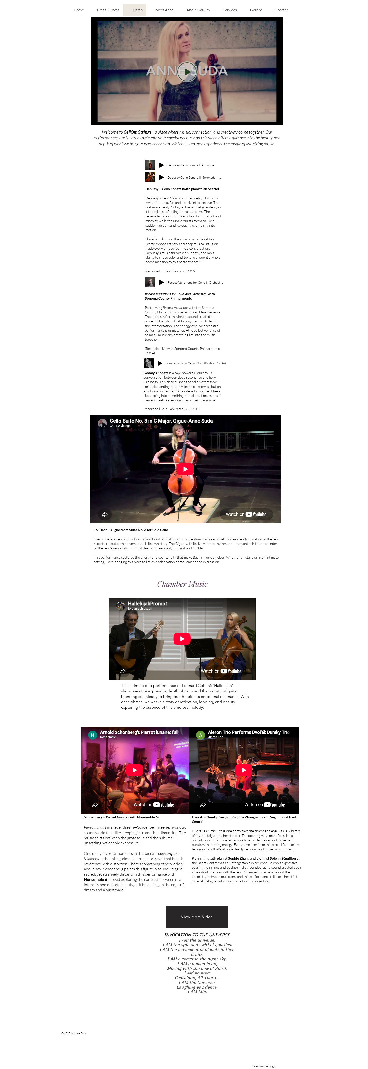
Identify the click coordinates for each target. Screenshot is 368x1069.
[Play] (161, 165)
